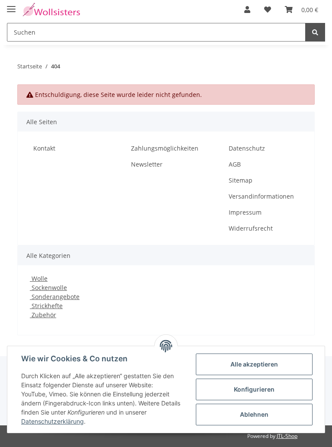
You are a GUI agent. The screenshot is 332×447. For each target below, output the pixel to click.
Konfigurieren (254, 389)
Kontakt (44, 148)
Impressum (245, 212)
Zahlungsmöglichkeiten (164, 148)
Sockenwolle (48, 287)
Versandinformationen (261, 196)
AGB (235, 164)
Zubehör (43, 315)
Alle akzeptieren (254, 364)
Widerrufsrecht (251, 228)
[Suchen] (315, 32)
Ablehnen (254, 414)
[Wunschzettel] (267, 9)
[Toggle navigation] (11, 5)
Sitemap (240, 180)
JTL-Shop (287, 436)
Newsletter (147, 164)
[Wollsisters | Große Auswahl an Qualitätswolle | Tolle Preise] (51, 9)
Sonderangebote (55, 297)
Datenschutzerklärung (52, 421)
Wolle (39, 278)
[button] (247, 9)
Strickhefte (46, 306)
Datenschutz (247, 148)
